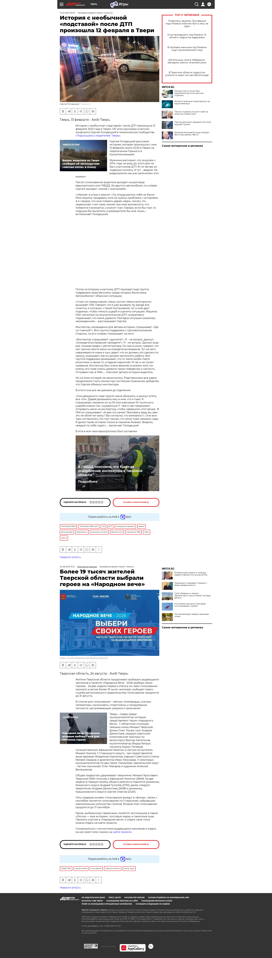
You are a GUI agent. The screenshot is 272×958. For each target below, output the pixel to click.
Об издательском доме (93, 898)
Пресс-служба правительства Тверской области (84, 658)
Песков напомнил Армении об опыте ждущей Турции (192, 123)
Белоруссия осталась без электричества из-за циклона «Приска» (188, 93)
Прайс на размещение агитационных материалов (107, 904)
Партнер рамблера (108, 946)
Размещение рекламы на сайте (122, 901)
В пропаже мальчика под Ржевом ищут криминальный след (187, 48)
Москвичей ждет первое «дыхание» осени (191, 615)
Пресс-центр (115, 898)
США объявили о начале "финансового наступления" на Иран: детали (192, 595)
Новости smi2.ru (70, 557)
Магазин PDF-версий (134, 898)
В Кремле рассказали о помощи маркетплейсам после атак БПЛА (190, 574)
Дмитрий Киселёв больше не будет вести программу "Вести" (191, 133)
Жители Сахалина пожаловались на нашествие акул (192, 102)
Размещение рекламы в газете (157, 901)
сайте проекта (122, 832)
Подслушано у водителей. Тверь (98, 135)
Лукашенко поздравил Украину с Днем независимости (190, 584)
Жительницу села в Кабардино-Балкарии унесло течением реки (187, 61)
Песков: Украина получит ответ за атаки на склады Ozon (191, 113)
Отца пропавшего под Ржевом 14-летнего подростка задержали (187, 36)
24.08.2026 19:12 (67, 566)
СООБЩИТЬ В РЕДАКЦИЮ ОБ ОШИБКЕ (153, 904)
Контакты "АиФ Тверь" (92, 901)
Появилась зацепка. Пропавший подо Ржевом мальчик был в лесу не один (187, 24)
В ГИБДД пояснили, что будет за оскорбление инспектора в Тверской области (110, 471)
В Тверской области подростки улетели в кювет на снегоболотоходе (187, 74)
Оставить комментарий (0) (136, 502)
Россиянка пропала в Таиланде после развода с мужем (190, 605)
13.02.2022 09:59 (67, 13)
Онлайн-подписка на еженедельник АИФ (168, 898)
